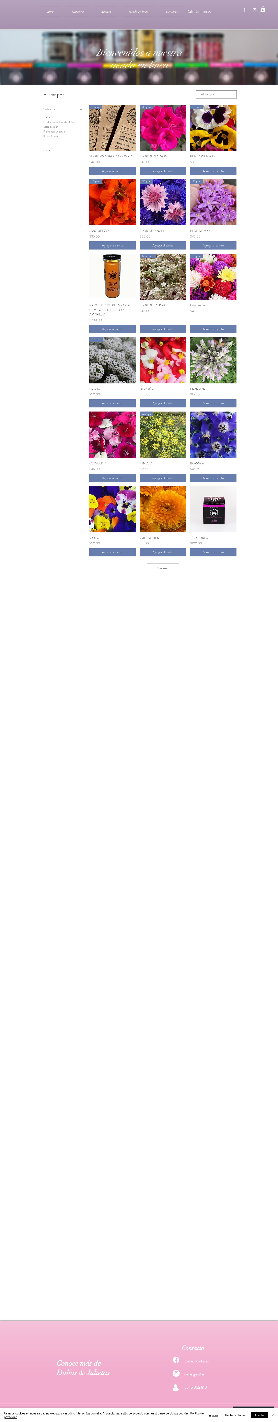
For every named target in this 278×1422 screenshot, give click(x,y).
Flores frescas (51, 136)
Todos (46, 117)
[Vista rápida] (112, 277)
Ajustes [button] (213, 1415)
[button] (262, 9)
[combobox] (216, 94)
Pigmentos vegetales (55, 131)
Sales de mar (50, 127)
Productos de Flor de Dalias (58, 122)
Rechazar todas (235, 1415)
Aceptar (260, 1415)
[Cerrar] (273, 1415)
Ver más (163, 568)
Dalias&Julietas (198, 11)
